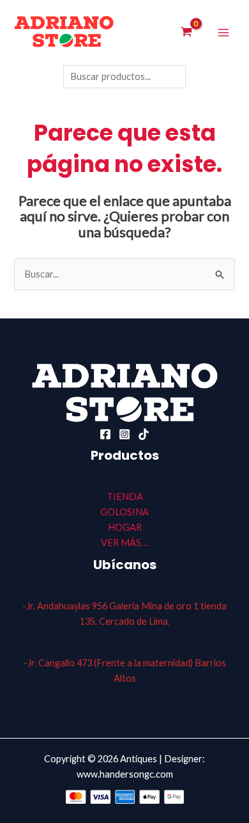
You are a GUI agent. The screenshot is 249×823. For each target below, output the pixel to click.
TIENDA (125, 496)
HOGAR (125, 527)
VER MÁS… (124, 542)
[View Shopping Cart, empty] (186, 33)
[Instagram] (124, 434)
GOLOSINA (124, 511)
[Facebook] (105, 434)
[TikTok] (143, 434)
